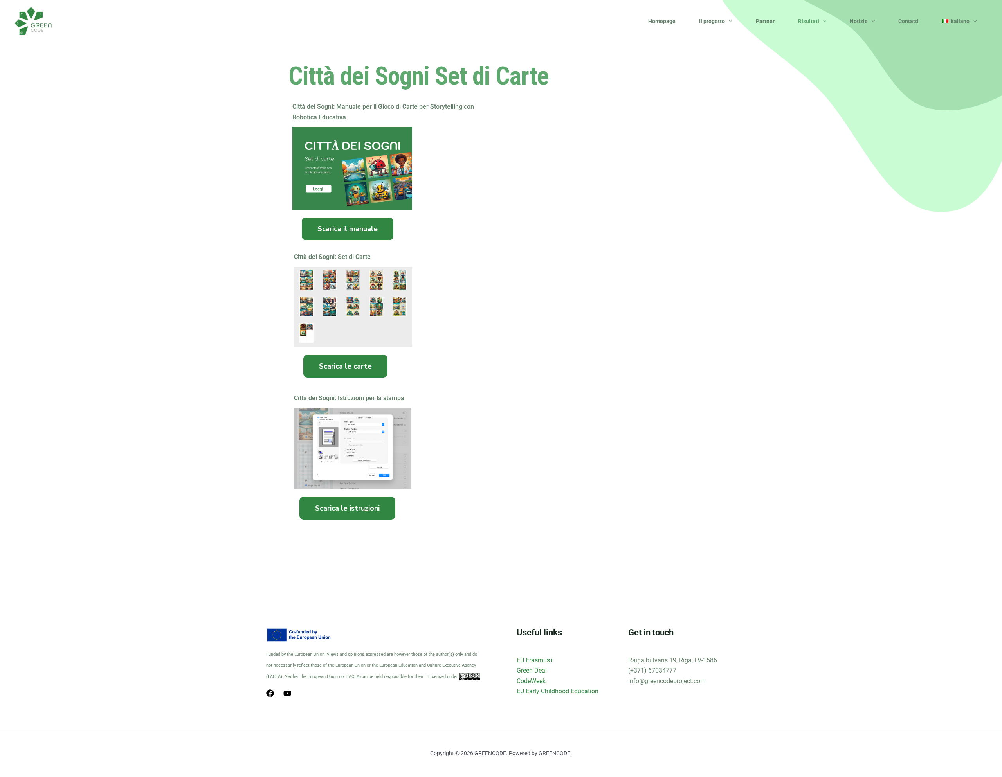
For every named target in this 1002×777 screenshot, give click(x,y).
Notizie (859, 21)
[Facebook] (270, 693)
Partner (765, 21)
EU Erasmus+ (535, 660)
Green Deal (532, 670)
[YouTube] (287, 693)
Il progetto (712, 21)
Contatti (908, 21)
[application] (728, 21)
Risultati (808, 21)
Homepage (662, 21)
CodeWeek (531, 681)
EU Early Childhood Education (557, 691)
